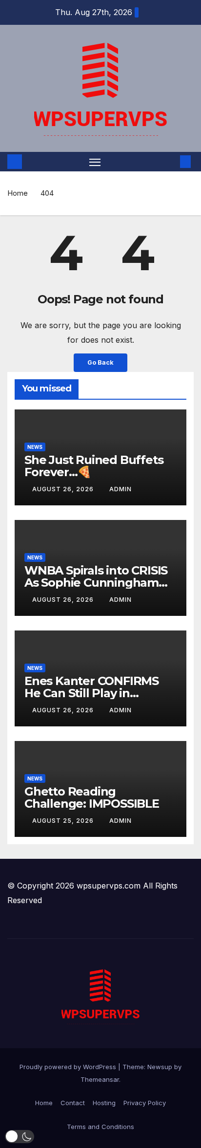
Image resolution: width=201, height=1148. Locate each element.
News (34, 447)
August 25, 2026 (64, 820)
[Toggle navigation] (95, 161)
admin (120, 489)
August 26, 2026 (64, 489)
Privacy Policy (144, 1103)
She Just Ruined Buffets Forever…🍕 (93, 466)
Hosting (104, 1103)
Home (17, 193)
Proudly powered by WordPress (69, 1067)
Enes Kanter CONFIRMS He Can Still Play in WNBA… (91, 693)
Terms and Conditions (100, 1126)
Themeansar (99, 1079)
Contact (72, 1103)
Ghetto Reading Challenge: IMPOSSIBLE (91, 797)
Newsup (159, 1067)
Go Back (100, 362)
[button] (171, 162)
